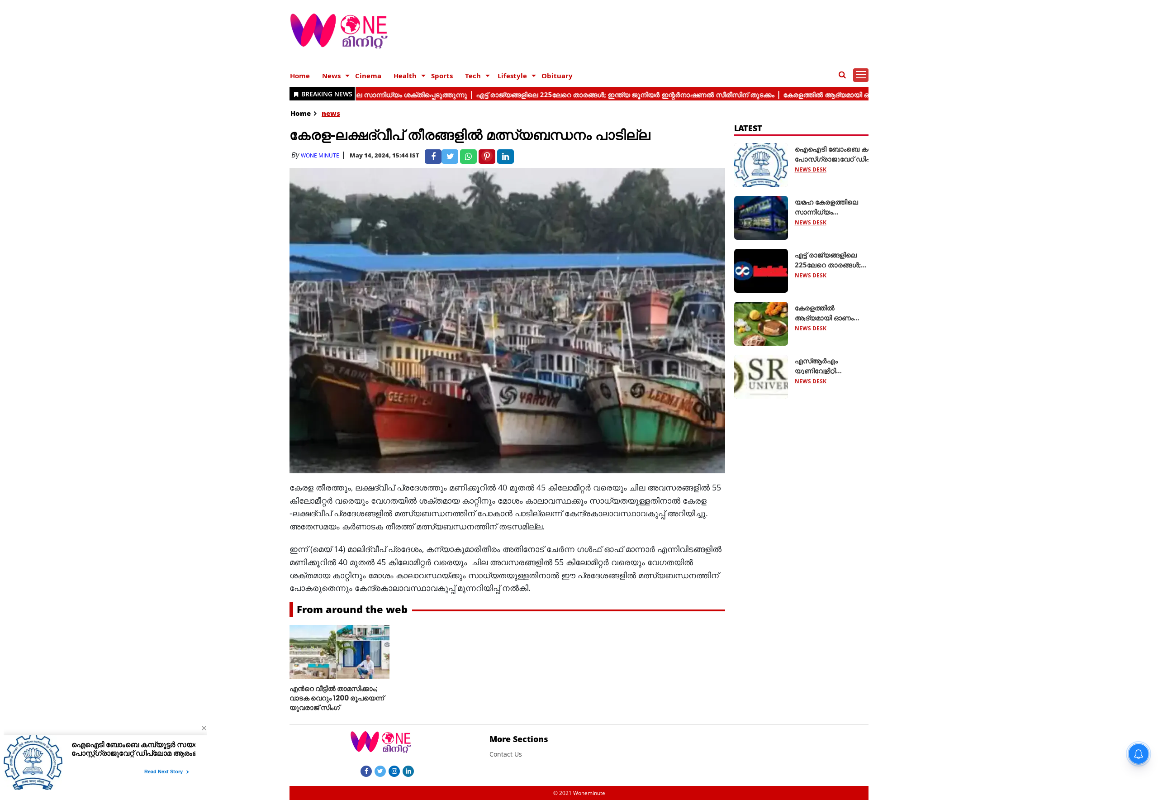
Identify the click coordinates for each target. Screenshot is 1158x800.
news (331, 113)
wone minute (320, 155)
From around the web (352, 609)
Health (405, 75)
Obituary (557, 75)
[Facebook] (366, 770)
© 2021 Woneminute (579, 793)
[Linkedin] (408, 770)
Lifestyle (512, 75)
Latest (748, 128)
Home (300, 75)
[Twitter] (380, 770)
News (331, 75)
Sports (442, 75)
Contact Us (505, 754)
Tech (473, 75)
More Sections (518, 738)
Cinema (368, 75)
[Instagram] (394, 770)
